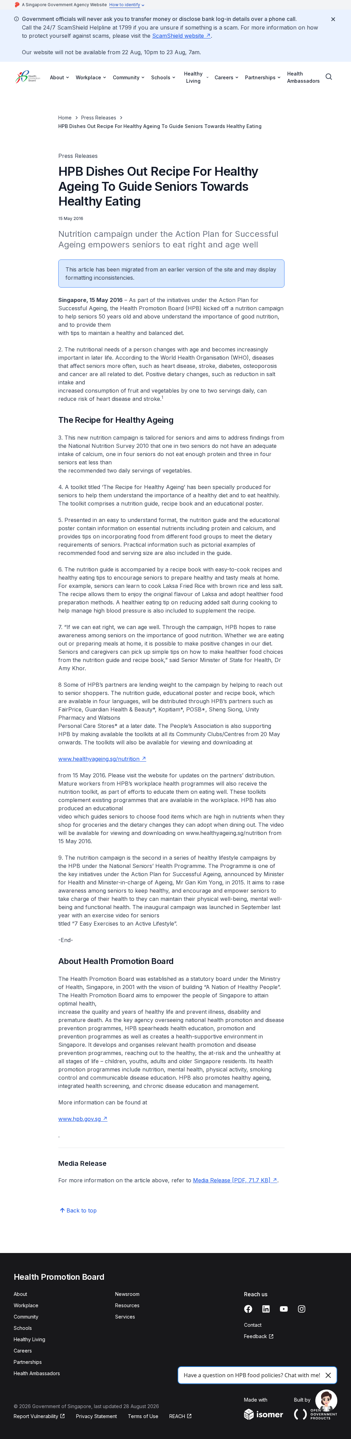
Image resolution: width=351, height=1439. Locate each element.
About (20, 1294)
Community (26, 1317)
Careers (23, 1351)
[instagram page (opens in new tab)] (302, 1309)
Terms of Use (143, 1416)
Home (65, 117)
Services (125, 1317)
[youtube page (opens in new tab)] (284, 1309)
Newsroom (127, 1294)
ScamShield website (181, 35)
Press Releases (98, 117)
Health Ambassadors (303, 77)
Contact (253, 1325)
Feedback (259, 1336)
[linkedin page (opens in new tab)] (266, 1309)
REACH (180, 1416)
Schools (23, 1328)
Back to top (81, 1210)
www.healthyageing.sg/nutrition (102, 758)
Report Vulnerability (36, 1416)
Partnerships (28, 1362)
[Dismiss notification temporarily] (333, 19)
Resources (127, 1305)
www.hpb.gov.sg (83, 1118)
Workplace (26, 1305)
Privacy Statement (96, 1416)
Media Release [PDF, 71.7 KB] (235, 1180)
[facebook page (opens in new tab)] (248, 1309)
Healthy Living (29, 1339)
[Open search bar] (329, 77)
